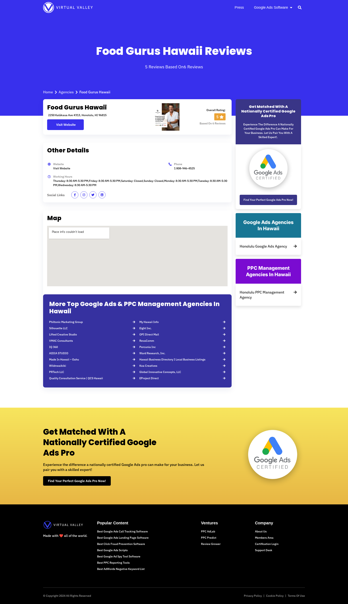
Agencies (66, 92)
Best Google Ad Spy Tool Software (118, 556)
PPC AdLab (208, 531)
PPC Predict (208, 537)
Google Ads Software (271, 7)
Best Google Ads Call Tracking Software (122, 531)
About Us (261, 531)
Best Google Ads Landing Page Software (123, 537)
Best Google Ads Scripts (112, 550)
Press (239, 7)
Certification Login (267, 544)
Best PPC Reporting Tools (113, 562)
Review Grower (211, 544)
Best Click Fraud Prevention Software (121, 544)
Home (48, 92)
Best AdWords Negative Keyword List (121, 569)
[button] (299, 7)
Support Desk (263, 550)
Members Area (264, 537)
